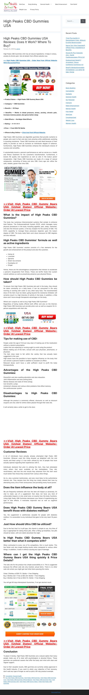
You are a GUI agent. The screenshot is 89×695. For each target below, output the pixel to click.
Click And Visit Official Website (33, 132)
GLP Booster (70, 100)
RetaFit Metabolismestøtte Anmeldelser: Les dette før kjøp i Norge (75, 70)
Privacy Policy (34, 9)
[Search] (83, 21)
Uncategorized (71, 117)
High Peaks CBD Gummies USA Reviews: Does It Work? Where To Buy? (27, 41)
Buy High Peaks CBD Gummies (14, 678)
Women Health (71, 123)
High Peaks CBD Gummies (32, 678)
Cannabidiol (8, 676)
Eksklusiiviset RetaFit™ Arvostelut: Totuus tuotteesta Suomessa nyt (74, 62)
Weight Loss (23, 9)
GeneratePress (56, 692)
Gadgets (69, 94)
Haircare (69, 103)
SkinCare (22, 4)
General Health (45, 4)
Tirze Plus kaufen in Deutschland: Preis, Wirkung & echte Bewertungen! (75, 40)
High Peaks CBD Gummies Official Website (19, 679)
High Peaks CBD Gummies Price (42, 679)
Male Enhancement (61, 4)
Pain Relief (73, 4)
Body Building (32, 4)
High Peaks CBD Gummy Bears (29, 681)
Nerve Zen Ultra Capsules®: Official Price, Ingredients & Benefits (75, 48)
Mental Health (71, 109)
